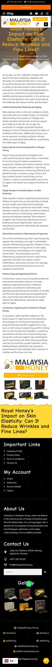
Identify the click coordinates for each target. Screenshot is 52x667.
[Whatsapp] (29, 584)
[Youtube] (36, 13)
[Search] (45, 572)
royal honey (8, 93)
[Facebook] (31, 13)
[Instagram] (47, 13)
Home (7, 56)
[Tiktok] (41, 13)
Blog (14, 56)
